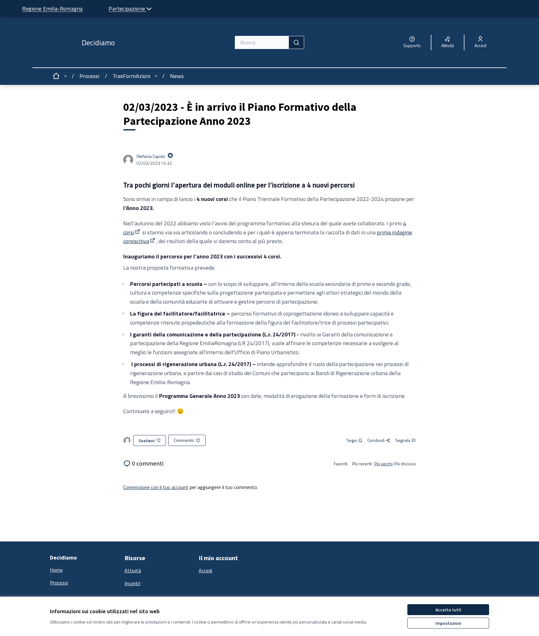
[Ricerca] (296, 42)
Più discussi (405, 464)
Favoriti (340, 464)
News (177, 76)
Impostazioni (448, 623)
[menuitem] (84, 570)
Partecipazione (127, 8)
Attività (132, 570)
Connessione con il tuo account (155, 487)
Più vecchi (383, 464)
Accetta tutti (448, 609)
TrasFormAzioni (131, 76)
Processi (89, 76)
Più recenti (362, 464)
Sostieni (146, 440)
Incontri (132, 583)
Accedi (205, 570)
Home (56, 570)
